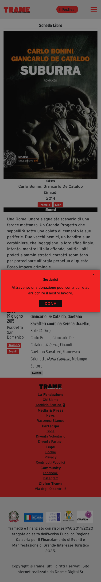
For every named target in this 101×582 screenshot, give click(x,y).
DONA (51, 303)
